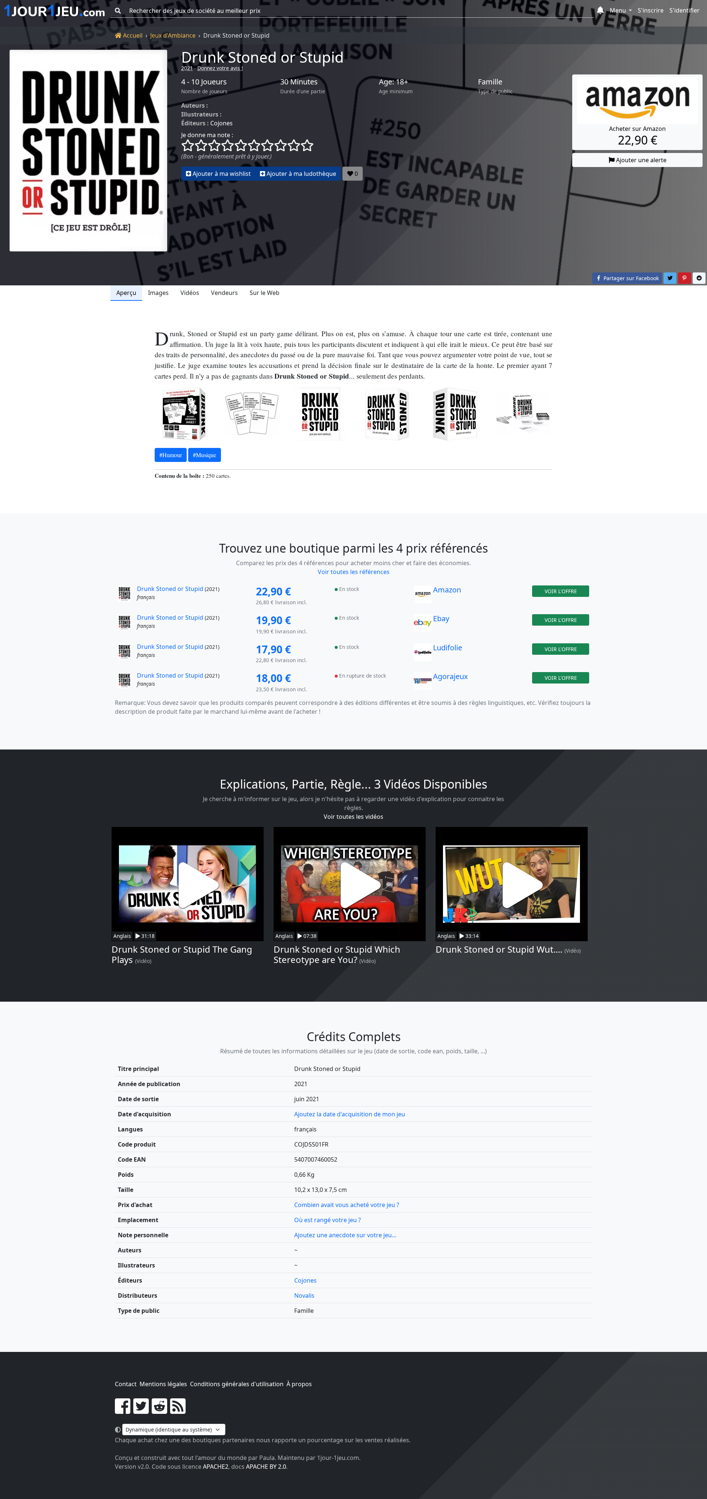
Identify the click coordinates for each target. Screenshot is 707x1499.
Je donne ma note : (207, 135)
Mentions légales (163, 1384)
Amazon (447, 590)
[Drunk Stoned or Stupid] (88, 150)
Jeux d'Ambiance (173, 35)
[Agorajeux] (423, 682)
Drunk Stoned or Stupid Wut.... (499, 949)
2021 (187, 68)
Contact (126, 1384)
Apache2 (215, 1467)
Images (158, 293)
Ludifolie (447, 648)
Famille (490, 81)
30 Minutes (299, 81)
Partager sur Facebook (630, 278)
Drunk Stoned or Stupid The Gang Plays (182, 954)
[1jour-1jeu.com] (54, 11)
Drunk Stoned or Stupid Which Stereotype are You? (337, 954)
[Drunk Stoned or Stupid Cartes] (252, 414)
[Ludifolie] (423, 654)
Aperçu (126, 293)
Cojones (221, 123)
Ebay (441, 618)
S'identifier (684, 10)
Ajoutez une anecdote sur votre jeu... (345, 1235)
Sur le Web (264, 293)
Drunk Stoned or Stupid (262, 57)
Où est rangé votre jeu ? (327, 1220)
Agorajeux (450, 676)
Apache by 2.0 (266, 1467)
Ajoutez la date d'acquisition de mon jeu (349, 1114)
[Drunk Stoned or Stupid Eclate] (523, 414)
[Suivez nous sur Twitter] (141, 1410)
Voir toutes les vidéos (353, 817)
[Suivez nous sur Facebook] (122, 1410)
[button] (600, 10)
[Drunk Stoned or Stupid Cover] (320, 414)
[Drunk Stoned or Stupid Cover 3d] (387, 414)
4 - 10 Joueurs (204, 81)
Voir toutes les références (354, 572)
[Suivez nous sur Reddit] (159, 1410)
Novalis (304, 1295)
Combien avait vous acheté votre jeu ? (346, 1205)
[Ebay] (423, 625)
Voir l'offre (561, 591)
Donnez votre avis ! (220, 68)
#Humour (170, 455)
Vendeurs (224, 293)
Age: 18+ (393, 81)
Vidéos (189, 293)
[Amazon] (423, 596)
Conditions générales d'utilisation (237, 1384)
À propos (299, 1384)
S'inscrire (651, 10)
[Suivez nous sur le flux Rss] (178, 1410)
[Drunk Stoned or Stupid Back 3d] (184, 414)
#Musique (204, 455)
